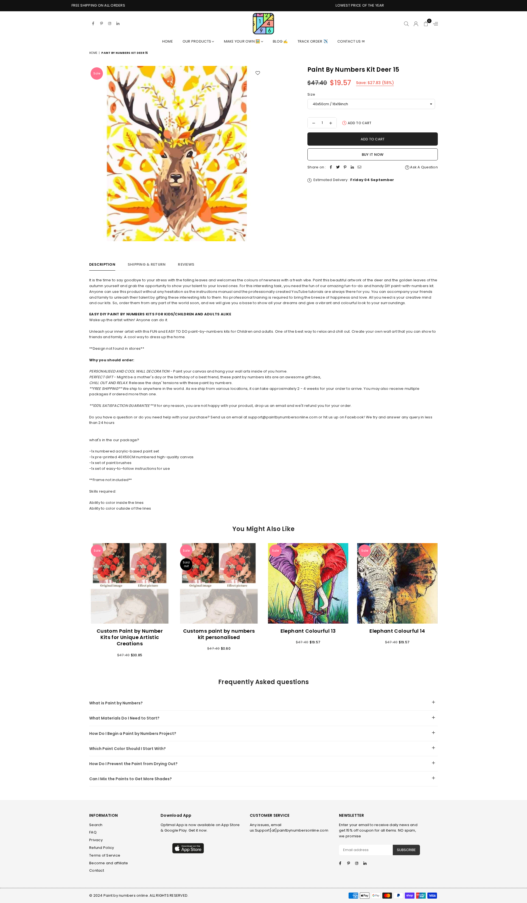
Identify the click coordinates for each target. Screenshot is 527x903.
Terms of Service (104, 855)
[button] (426, 24)
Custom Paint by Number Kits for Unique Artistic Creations (130, 637)
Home (167, 41)
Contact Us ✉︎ (351, 41)
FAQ (93, 832)
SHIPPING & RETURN (147, 264)
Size (311, 94)
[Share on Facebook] (331, 167)
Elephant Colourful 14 (397, 630)
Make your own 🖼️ (242, 41)
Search (96, 824)
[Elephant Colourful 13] (308, 583)
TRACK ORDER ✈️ (313, 41)
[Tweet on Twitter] (338, 167)
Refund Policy (101, 847)
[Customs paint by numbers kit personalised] (219, 583)
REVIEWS (186, 264)
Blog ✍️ (280, 41)
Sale (96, 73)
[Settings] (434, 24)
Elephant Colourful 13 (308, 630)
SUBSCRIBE (406, 849)
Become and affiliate (108, 863)
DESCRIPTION (102, 264)
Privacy (96, 840)
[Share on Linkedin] (352, 167)
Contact (96, 870)
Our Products (197, 41)
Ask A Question (423, 167)
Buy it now (373, 154)
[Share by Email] (359, 167)
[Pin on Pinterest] (345, 167)
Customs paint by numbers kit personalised (219, 634)
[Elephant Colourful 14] (397, 583)
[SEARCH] (406, 24)
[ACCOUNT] (416, 24)
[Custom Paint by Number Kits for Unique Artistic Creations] (129, 583)
